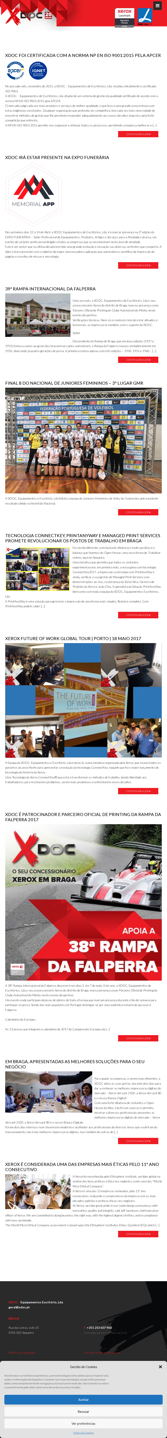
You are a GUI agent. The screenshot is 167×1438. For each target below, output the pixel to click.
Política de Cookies (83, 1432)
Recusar (83, 1411)
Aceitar (83, 1400)
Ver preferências (83, 1423)
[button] (160, 1367)
